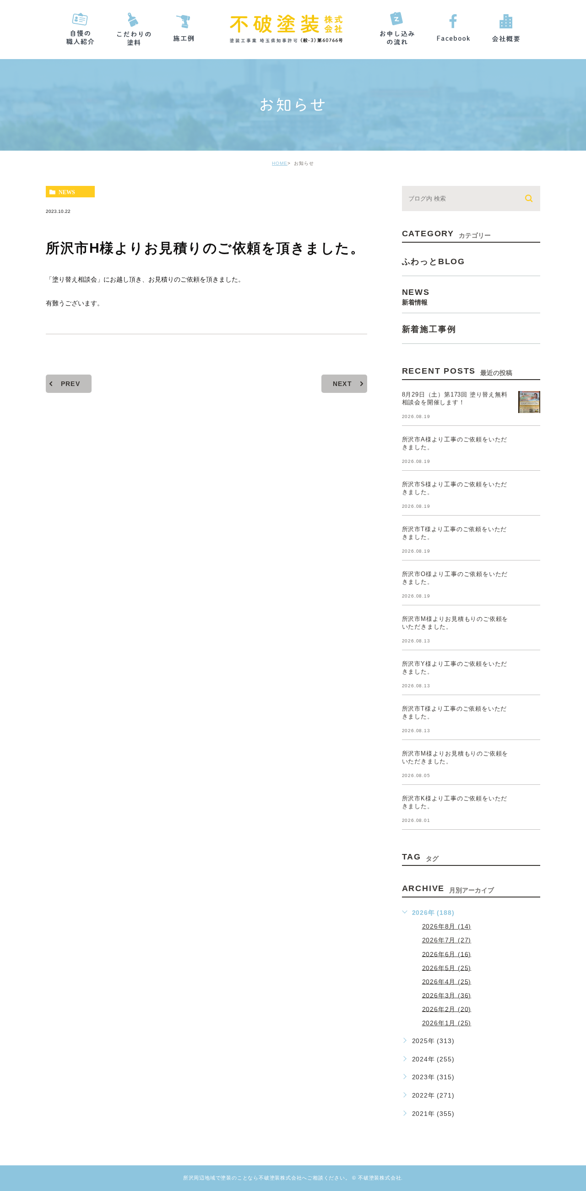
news (67, 192)
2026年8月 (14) (447, 926)
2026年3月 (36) (447, 995)
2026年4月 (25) (447, 981)
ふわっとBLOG (433, 261)
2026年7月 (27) (447, 940)
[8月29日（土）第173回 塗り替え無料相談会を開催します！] (529, 402)
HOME (280, 163)
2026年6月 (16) (447, 953)
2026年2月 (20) (447, 1008)
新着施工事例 (429, 329)
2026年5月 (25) (447, 967)
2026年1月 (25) (447, 1023)
